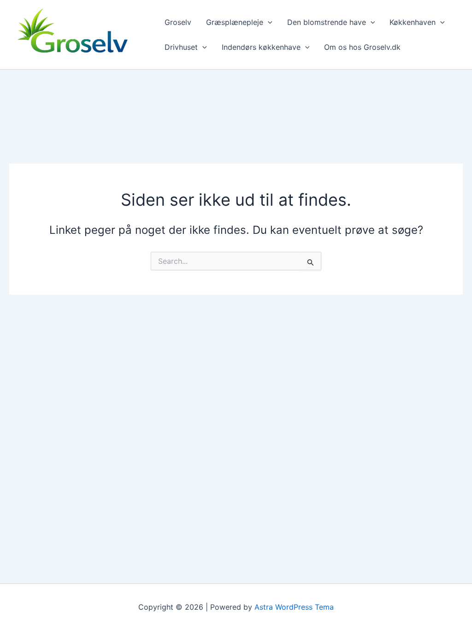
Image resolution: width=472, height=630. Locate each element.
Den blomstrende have (326, 22)
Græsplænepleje (234, 22)
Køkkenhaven (412, 22)
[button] (267, 22)
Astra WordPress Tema (294, 607)
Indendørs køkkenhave (261, 47)
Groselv (178, 22)
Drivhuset (181, 47)
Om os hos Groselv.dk (362, 47)
